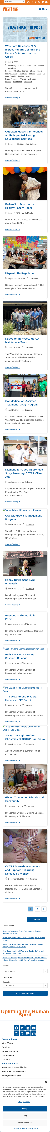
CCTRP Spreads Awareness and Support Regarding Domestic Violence (22, 870)
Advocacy (12, 66)
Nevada (32, 74)
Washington (17, 82)
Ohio (39, 74)
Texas (23, 79)
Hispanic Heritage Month (20, 273)
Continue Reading (12, 98)
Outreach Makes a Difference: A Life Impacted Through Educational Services (24, 135)
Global (32, 71)
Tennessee (15, 79)
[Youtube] (33, 1028)
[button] (46, 1082)
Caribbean (39, 66)
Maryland (23, 74)
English (10, 1)
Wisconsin (28, 82)
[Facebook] (16, 1028)
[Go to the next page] (44, 909)
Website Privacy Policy (30, 1128)
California (29, 66)
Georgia (25, 71)
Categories (7, 982)
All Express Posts (25, 993)
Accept (25, 1109)
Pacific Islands (17, 76)
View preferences (25, 1123)
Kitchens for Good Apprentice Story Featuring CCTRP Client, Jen (24, 473)
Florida (17, 71)
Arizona (21, 66)
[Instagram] (16, 1033)
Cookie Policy (16, 1128)
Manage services (24, 1102)
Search (37, 919)
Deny (25, 1116)
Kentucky (14, 74)
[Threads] (22, 1033)
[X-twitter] (22, 1028)
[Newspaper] (33, 1033)
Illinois (39, 71)
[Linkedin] (28, 1028)
